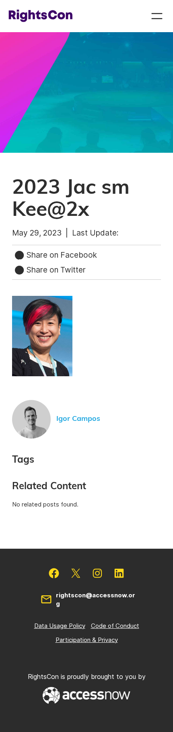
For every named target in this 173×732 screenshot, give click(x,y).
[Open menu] (157, 16)
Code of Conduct (115, 625)
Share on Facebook (61, 255)
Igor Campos (78, 418)
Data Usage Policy (59, 625)
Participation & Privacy (87, 640)
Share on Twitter (55, 270)
